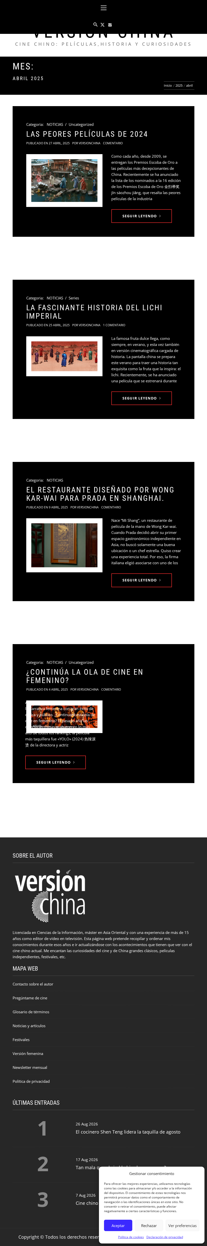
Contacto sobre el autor (33, 983)
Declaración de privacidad (164, 1237)
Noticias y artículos (29, 1025)
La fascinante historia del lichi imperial (94, 311)
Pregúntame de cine (30, 997)
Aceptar (118, 1225)
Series (74, 297)
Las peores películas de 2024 (87, 134)
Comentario (113, 143)
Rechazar (149, 1225)
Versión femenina (28, 1053)
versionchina (89, 143)
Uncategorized (81, 124)
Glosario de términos (31, 1011)
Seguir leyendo (139, 216)
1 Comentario (114, 325)
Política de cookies (131, 1237)
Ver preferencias (182, 1225)
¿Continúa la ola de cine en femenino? (85, 676)
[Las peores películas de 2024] (64, 180)
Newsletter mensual (30, 1067)
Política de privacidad (31, 1081)
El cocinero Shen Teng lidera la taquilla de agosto (128, 1132)
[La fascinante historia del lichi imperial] (64, 356)
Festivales (21, 1039)
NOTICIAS (55, 124)
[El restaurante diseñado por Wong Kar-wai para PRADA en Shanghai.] (64, 545)
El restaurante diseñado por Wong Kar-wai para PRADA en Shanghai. (100, 494)
